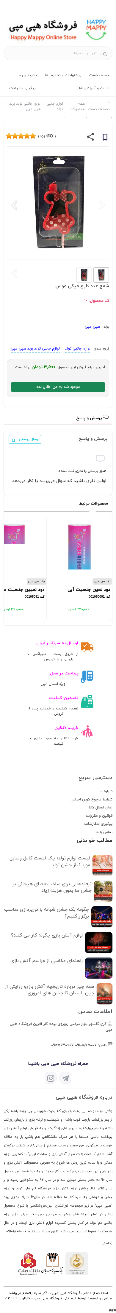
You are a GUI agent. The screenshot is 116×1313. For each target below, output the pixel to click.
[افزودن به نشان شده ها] (105, 138)
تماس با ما (104, 832)
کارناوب (24, 1298)
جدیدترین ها (27, 75)
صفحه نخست (99, 75)
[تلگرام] (65, 1078)
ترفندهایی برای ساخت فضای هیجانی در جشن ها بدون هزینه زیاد (52, 887)
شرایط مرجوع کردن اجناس (91, 799)
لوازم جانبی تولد (77, 348)
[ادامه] (107, 1243)
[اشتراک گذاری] (90, 138)
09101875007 (86, 1045)
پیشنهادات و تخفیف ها (63, 75)
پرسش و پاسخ (89, 418)
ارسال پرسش (29, 439)
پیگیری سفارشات (22, 88)
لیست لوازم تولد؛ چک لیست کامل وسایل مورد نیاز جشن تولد (50, 861)
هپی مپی (92, 326)
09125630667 (62, 1045)
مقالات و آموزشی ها (94, 88)
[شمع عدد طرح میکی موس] (58, 43)
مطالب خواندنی (94, 840)
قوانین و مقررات (99, 816)
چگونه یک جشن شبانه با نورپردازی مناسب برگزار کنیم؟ (46, 912)
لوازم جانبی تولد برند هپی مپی (35, 348)
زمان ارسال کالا (100, 807)
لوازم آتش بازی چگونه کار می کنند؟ (47, 935)
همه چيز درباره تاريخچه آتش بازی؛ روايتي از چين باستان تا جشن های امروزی (49, 989)
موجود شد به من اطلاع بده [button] (58, 387)
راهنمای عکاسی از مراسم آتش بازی (46, 961)
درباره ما (106, 791)
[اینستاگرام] (51, 1078)
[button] (14, 205)
